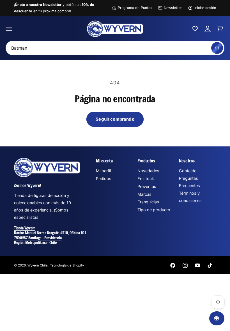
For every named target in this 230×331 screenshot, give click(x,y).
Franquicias (148, 201)
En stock (145, 178)
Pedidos (103, 178)
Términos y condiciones (190, 197)
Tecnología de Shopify (67, 265)
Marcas (144, 194)
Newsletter (173, 8)
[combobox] (115, 48)
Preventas (146, 186)
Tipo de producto (153, 209)
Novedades (148, 170)
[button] (9, 28)
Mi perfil (103, 170)
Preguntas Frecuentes (189, 182)
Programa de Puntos (135, 8)
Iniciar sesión (205, 8)
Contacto (188, 170)
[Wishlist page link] (195, 28)
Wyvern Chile (37, 265)
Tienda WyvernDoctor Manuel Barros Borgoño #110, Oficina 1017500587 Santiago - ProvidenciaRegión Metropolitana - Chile (50, 235)
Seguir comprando (115, 119)
